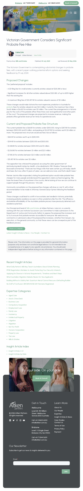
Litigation (12, 321)
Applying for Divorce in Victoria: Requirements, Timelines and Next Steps (34, 274)
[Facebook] (17, 420)
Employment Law (15, 308)
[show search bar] (71, 12)
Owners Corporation (16, 330)
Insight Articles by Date (17, 354)
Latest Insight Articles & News (18, 233)
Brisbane (18, 3)
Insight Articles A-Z (16, 351)
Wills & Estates (14, 339)
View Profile (37, 55)
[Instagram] (20, 420)
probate (10, 107)
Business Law (14, 302)
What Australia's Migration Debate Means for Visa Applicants (30, 277)
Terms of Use (59, 426)
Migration (12, 324)
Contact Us (45, 233)
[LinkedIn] (10, 420)
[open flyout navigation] (67, 12)
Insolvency (13, 314)
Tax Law (12, 336)
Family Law (13, 311)
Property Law (14, 333)
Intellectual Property (16, 317)
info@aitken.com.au (39, 423)
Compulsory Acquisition (18, 305)
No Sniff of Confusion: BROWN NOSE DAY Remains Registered (30, 284)
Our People (35, 233)
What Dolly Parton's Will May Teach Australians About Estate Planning (33, 267)
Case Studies (59, 420)
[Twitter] (14, 420)
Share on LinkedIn (16, 229)
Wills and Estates (33, 208)
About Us (58, 407)
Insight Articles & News (63, 417)
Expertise (58, 414)
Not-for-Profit (14, 327)
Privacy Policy (59, 429)
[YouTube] (24, 420)
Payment (57, 432)
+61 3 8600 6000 (54, 3)
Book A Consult (71, 3)
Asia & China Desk (16, 299)
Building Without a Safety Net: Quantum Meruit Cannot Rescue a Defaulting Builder (38, 280)
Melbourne (42, 3)
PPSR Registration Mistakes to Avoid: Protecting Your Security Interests (34, 270)
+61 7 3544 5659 (29, 3)
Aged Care (13, 295)
